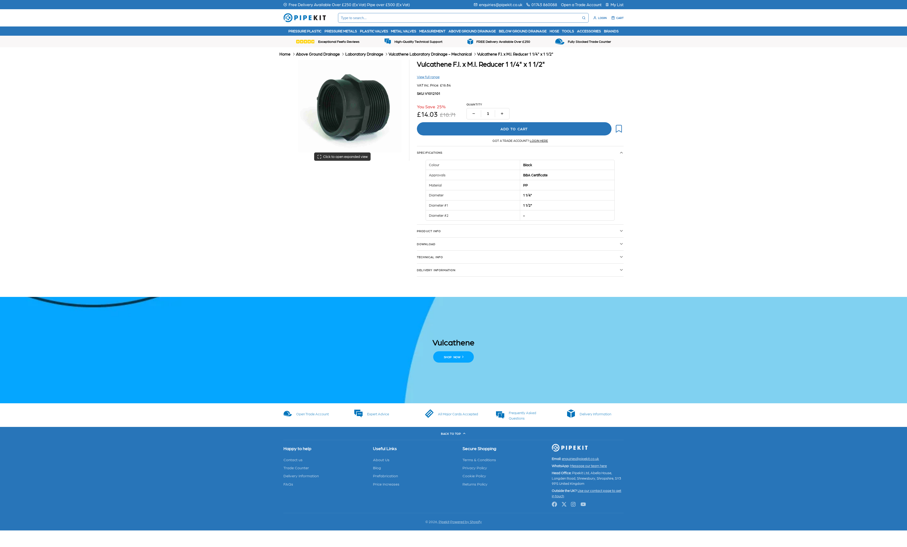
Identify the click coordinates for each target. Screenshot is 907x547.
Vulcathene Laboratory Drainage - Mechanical (430, 54)
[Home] (304, 17)
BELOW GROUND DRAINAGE (523, 31)
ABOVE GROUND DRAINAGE (472, 31)
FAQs (288, 484)
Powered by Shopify (466, 522)
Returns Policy (475, 484)
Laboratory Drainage (364, 54)
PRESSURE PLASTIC (304, 31)
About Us (381, 459)
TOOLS (568, 31)
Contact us (293, 459)
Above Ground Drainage (318, 54)
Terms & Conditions (479, 459)
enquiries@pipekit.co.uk (500, 4)
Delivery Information (301, 475)
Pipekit (444, 522)
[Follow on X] (564, 504)
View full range (428, 77)
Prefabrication (385, 475)
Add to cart (514, 129)
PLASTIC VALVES (374, 31)
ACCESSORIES (589, 31)
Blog (377, 467)
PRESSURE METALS (341, 31)
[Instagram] (573, 504)
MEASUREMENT (432, 31)
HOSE (554, 31)
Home (285, 54)
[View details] (311, 413)
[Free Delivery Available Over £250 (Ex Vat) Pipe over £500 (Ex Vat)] (346, 4)
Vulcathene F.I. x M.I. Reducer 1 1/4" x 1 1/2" (515, 54)
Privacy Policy (474, 467)
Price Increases (386, 484)
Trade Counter (296, 467)
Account (600, 18)
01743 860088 (544, 4)
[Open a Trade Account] (581, 4)
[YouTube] (583, 504)
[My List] (614, 4)
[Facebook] (554, 504)
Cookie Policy (474, 475)
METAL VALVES (403, 31)
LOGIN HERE (539, 140)
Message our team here (588, 466)
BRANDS (611, 31)
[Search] (583, 17)
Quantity (474, 104)
